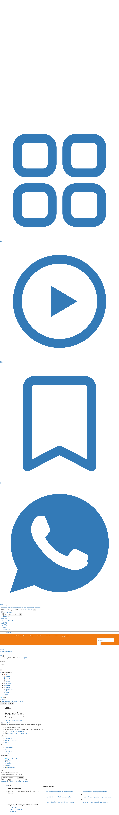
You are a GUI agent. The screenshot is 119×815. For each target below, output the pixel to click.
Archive (7, 753)
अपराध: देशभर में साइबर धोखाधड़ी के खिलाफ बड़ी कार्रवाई (95, 802)
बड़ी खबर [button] (31, 636)
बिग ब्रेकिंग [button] (40, 636)
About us (8, 742)
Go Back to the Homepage (14, 720)
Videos (7, 749)
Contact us (8, 739)
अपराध (4, 628)
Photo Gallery (9, 751)
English (4, 699)
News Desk (6, 616)
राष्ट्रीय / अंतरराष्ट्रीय (8, 620)
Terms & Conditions (11, 740)
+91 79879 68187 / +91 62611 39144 (18, 733)
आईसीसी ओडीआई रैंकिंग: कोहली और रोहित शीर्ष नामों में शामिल (60, 802)
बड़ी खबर (5, 622)
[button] (0, 653)
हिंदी (1, 699)
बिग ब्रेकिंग (5, 624)
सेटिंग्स (10, 703)
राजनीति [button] (48, 636)
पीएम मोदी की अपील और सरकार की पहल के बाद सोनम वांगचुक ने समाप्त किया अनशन (20, 608)
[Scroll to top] (2, 783)
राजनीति (5, 626)
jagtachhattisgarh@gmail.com (16, 731)
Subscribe (21, 778)
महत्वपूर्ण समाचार (7, 629)
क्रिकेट (31, 610)
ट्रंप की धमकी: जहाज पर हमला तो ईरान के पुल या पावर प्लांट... (97, 797)
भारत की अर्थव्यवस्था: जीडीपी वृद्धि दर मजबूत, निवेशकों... (95, 791)
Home (5, 618)
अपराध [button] (56, 636)
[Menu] (0, 648)
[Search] (20, 614)
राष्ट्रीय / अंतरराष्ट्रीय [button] (19, 636)
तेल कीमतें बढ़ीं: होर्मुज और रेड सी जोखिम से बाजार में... (58, 797)
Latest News (9, 747)
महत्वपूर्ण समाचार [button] (66, 636)
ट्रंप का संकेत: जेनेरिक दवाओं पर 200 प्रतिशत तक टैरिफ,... (60, 791)
